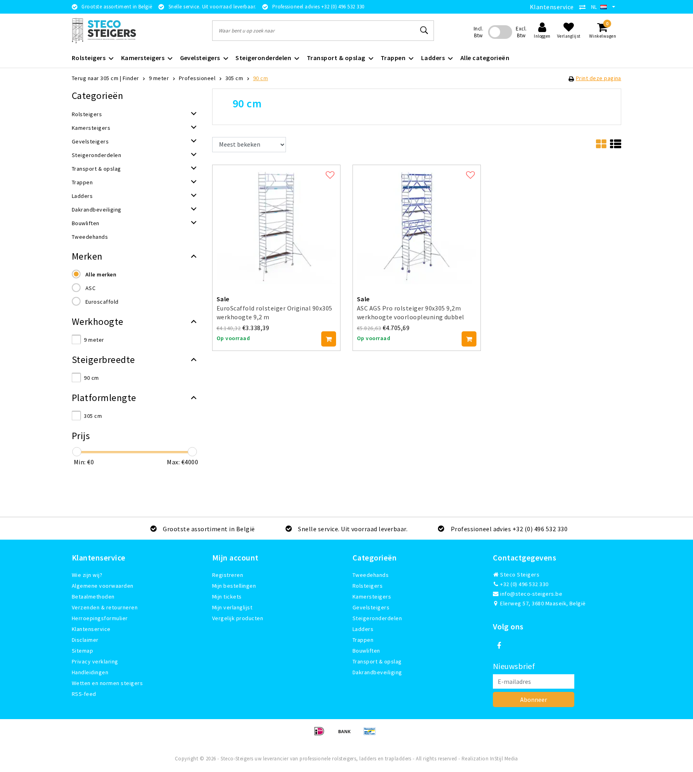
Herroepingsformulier (100, 618)
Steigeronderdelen (377, 618)
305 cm (234, 78)
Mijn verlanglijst (232, 607)
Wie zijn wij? (87, 574)
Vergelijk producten (237, 618)
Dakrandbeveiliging (377, 672)
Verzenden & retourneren (105, 607)
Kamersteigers (372, 596)
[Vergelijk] (584, 7)
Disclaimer (85, 639)
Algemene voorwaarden (103, 585)
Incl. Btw (478, 32)
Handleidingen (90, 672)
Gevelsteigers (371, 607)
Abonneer (533, 699)
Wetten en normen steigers (107, 683)
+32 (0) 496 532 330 (524, 584)
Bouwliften (366, 650)
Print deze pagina (598, 78)
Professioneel (197, 78)
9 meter (159, 78)
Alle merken (100, 274)
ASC (90, 288)
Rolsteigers (368, 585)
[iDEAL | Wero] (321, 735)
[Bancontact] (372, 735)
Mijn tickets (227, 596)
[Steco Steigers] (104, 30)
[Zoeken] (424, 30)
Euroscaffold (102, 301)
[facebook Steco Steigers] (499, 646)
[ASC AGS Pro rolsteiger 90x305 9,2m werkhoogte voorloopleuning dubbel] (416, 224)
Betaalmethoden (93, 596)
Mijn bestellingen (234, 585)
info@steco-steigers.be (531, 593)
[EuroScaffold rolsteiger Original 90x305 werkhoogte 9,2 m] (276, 224)
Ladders (363, 629)
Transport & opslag (377, 661)
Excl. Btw (521, 32)
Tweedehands (371, 574)
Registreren (227, 574)
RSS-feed (84, 693)
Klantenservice (552, 7)
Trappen (363, 639)
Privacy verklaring (95, 661)
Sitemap (82, 650)
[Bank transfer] (347, 735)
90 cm (260, 78)
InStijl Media (504, 758)
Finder (131, 78)
